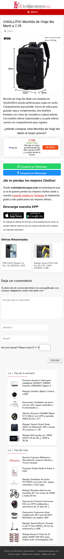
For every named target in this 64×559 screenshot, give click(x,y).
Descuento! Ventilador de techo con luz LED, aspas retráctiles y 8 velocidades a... (37, 405)
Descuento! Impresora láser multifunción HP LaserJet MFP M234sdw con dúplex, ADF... (37, 515)
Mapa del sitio (49, 554)
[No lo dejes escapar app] (13, 218)
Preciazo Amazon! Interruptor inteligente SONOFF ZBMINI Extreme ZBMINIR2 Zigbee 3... (37, 383)
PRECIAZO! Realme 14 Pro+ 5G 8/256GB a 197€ (13, 264)
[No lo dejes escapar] (32, 7)
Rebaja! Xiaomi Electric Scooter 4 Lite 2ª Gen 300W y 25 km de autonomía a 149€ (37, 526)
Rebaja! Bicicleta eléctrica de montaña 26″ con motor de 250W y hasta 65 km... (38, 493)
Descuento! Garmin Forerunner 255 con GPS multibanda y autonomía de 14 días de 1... (37, 504)
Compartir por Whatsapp (32, 166)
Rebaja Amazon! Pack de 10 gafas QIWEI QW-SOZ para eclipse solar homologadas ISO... (38, 537)
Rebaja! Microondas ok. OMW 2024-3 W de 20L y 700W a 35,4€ (37, 438)
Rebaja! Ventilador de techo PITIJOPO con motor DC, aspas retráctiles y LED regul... (38, 482)
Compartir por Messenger (32, 172)
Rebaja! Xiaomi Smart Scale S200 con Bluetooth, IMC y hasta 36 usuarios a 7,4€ (38, 427)
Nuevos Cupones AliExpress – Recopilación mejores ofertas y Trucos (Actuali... (37, 460)
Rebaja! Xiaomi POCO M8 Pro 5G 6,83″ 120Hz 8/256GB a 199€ (46, 265)
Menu (34, 12)
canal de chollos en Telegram (28, 195)
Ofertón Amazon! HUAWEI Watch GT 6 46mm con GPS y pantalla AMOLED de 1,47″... (38, 416)
